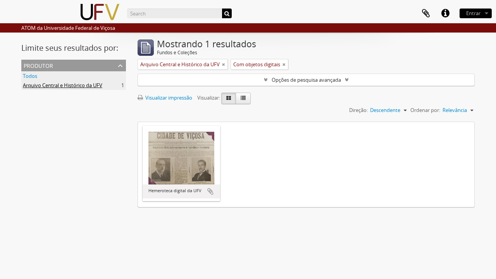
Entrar (473, 13)
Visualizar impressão (168, 97)
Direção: (358, 110)
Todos (30, 75)
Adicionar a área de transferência (210, 191)
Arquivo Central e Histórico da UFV (62, 85)
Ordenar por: (425, 110)
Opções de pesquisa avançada (306, 79)
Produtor (38, 65)
